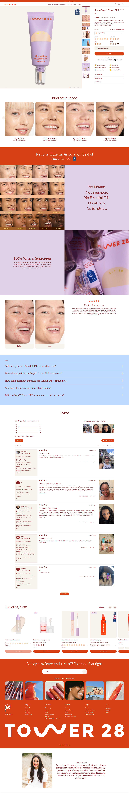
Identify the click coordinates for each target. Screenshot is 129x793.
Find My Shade (72, 4)
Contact (67, 708)
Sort (99, 446)
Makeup (27, 710)
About (79, 4)
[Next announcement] (125, 1)
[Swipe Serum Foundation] (18, 624)
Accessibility (68, 714)
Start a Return (69, 710)
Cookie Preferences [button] (70, 716)
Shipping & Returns (90, 710)
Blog (46, 712)
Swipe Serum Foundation (12, 640)
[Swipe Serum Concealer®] (75, 624)
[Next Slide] (113, 428)
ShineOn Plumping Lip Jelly (41, 640)
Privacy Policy (89, 712)
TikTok (107, 712)
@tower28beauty (68, 678)
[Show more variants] (30, 643)
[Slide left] (3, 118)
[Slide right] (125, 118)
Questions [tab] (30, 437)
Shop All (27, 708)
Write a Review (109, 441)
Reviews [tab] (19, 437)
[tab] (69, 87)
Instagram (108, 708)
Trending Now (16, 607)
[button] (49, 4)
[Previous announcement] (4, 1)
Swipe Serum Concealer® (59, 4)
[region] (98, 428)
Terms (87, 708)
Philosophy (48, 708)
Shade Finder (28, 714)
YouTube (108, 710)
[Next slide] (115, 607)
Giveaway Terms (89, 714)
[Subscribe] (84, 671)
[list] (64, 121)
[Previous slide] (110, 607)
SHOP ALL (101, 607)
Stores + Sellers (49, 714)
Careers (47, 716)
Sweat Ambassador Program (52, 718)
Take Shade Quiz (119, 29)
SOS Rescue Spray (95, 640)
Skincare (27, 712)
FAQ (66, 712)
